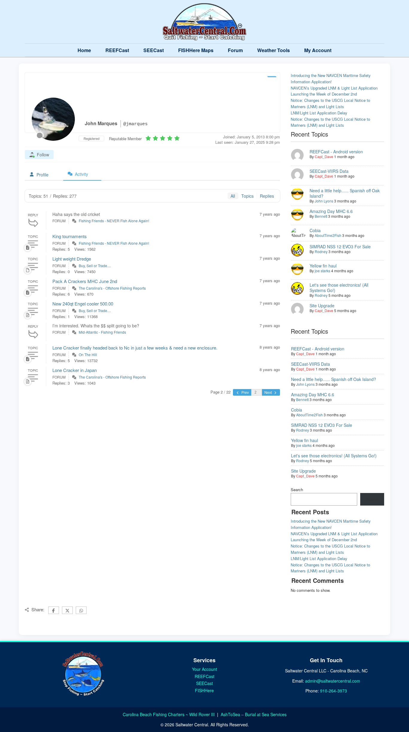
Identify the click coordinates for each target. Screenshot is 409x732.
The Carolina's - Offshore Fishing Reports (112, 288)
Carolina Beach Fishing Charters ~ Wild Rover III (169, 714)
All (233, 196)
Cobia (315, 230)
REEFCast (117, 50)
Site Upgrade (322, 305)
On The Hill (88, 354)
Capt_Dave (324, 156)
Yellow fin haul (323, 266)
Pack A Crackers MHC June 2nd (84, 281)
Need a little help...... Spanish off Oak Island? (345, 193)
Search (297, 489)
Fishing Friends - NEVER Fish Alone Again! (114, 220)
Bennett (321, 216)
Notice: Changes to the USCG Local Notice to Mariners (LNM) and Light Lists (330, 103)
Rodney (321, 251)
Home (84, 50)
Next (268, 392)
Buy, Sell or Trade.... (95, 265)
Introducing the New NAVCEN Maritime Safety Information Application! (331, 78)
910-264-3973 (333, 691)
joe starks (322, 270)
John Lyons (324, 200)
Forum (235, 50)
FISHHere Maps (195, 50)
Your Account (204, 669)
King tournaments (69, 236)
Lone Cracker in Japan (74, 370)
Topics (247, 196)
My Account (317, 50)
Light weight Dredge (71, 258)
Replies (267, 196)
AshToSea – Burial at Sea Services (254, 714)
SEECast (153, 50)
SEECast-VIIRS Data (329, 171)
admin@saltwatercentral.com (332, 681)
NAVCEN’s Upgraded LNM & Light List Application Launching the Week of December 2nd (334, 91)
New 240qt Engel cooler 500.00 (82, 303)
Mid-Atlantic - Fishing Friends (102, 332)
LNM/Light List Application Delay (319, 113)
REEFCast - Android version (336, 152)
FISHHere (204, 690)
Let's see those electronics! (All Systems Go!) (339, 287)
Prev (244, 392)
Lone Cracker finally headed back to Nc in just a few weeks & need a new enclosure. (134, 347)
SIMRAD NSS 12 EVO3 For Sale (340, 246)
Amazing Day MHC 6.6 (331, 211)
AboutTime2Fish (328, 235)
